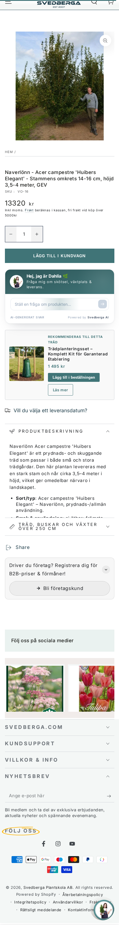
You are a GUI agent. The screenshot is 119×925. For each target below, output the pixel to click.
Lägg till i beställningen (74, 377)
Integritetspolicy (30, 902)
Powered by (88, 317)
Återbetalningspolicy (82, 894)
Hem (9, 152)
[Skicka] (102, 304)
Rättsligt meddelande (41, 909)
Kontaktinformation (86, 909)
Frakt (29, 210)
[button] (59, 578)
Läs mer (60, 390)
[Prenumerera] (110, 796)
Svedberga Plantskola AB (47, 887)
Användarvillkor (68, 902)
